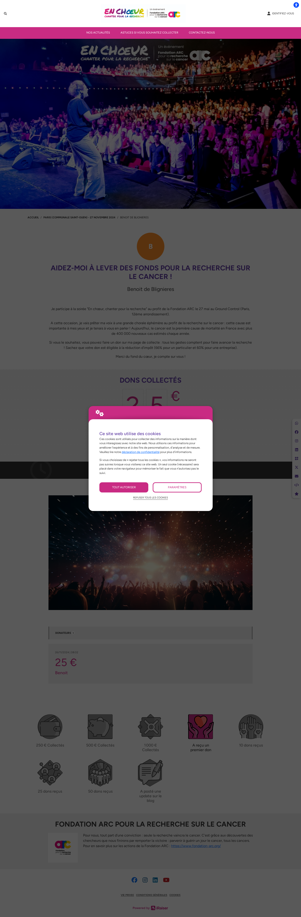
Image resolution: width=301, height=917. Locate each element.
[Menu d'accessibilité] (296, 4)
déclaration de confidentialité (141, 452)
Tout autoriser (124, 487)
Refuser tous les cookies (150, 497)
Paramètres (177, 487)
